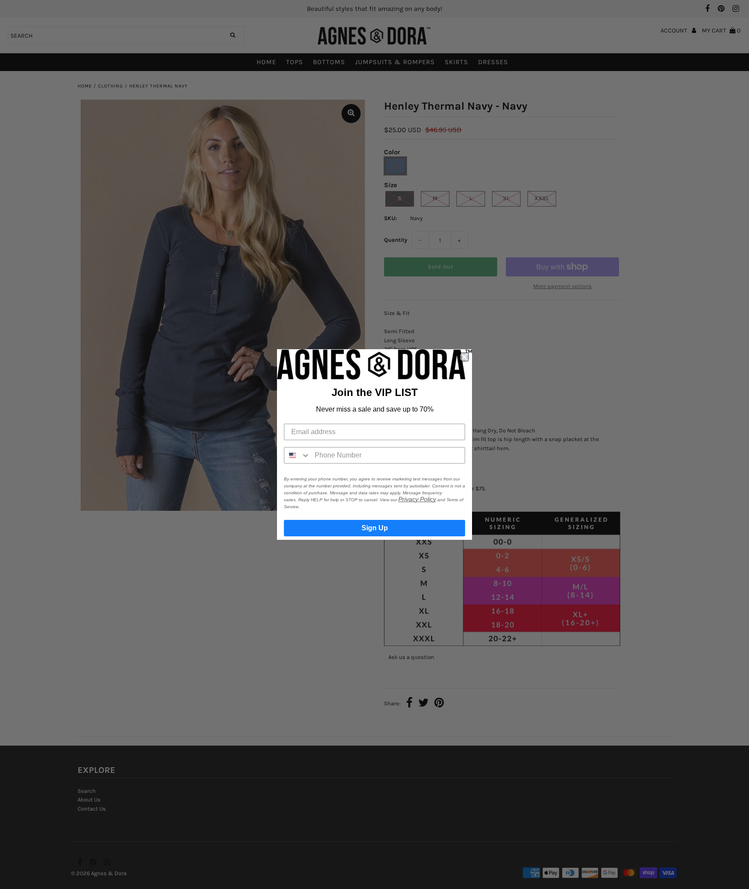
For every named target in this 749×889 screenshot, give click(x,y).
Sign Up (374, 528)
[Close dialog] (464, 357)
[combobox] (297, 455)
